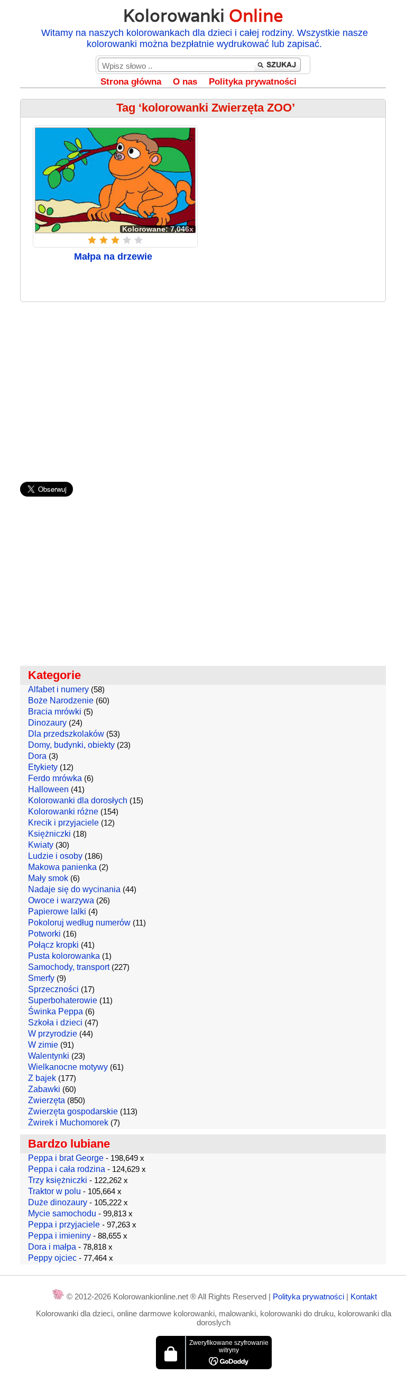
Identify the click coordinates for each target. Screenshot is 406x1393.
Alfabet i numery (58, 689)
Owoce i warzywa (61, 900)
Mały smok (48, 878)
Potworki (44, 933)
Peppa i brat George (66, 1157)
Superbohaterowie (62, 1000)
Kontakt (363, 1296)
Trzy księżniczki (57, 1180)
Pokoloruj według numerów (79, 922)
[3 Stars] (115, 240)
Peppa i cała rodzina (66, 1169)
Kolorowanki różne (63, 811)
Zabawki (44, 1089)
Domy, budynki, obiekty (71, 744)
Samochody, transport (68, 967)
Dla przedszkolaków (66, 733)
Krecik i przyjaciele (63, 822)
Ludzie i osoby (55, 855)
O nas (185, 82)
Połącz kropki (53, 944)
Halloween (48, 789)
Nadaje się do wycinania (74, 889)
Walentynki (48, 1055)
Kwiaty (40, 844)
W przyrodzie (52, 1033)
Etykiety (43, 767)
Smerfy (41, 978)
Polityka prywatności (253, 82)
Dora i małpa (52, 1246)
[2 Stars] (103, 240)
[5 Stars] (138, 240)
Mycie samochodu (62, 1213)
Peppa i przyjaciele (64, 1224)
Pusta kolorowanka (64, 955)
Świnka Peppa (55, 1011)
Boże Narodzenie (61, 700)
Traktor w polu (54, 1191)
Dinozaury (47, 722)
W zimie (43, 1044)
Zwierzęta (46, 1100)
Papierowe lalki (57, 911)
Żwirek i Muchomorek (68, 1122)
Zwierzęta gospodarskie (73, 1111)
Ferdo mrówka (55, 778)
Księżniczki (49, 833)
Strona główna (130, 82)
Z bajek (42, 1078)
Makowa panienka (62, 867)
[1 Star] (92, 240)
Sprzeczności (53, 989)
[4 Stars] (127, 240)
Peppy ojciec (52, 1257)
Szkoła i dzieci (55, 1022)
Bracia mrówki (54, 711)
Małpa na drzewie (113, 256)
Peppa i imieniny (59, 1235)
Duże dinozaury (57, 1202)
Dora (37, 756)
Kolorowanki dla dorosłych (77, 800)
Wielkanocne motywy (68, 1066)
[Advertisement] (203, 387)
